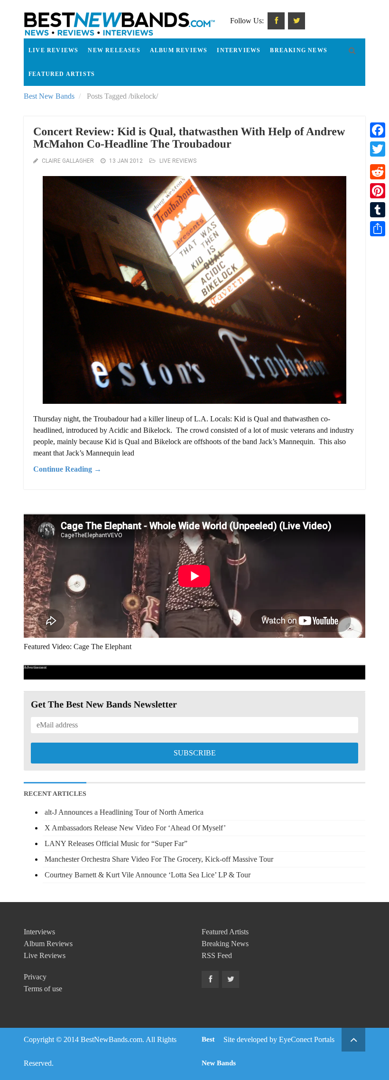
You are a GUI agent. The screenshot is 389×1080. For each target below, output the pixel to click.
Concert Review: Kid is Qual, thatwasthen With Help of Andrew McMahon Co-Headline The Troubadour (189, 138)
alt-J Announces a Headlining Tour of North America (124, 812)
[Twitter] (377, 149)
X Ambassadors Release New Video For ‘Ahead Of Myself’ (135, 828)
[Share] (377, 228)
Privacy (35, 977)
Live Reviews (53, 50)
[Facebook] (377, 130)
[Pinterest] (377, 190)
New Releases (114, 50)
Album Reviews (179, 50)
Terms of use (43, 989)
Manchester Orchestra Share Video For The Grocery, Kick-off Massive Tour (159, 859)
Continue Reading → (67, 469)
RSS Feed (217, 955)
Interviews (238, 50)
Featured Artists (61, 74)
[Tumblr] (377, 209)
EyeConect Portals (306, 1039)
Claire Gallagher (68, 161)
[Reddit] (377, 171)
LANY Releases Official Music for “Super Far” (116, 843)
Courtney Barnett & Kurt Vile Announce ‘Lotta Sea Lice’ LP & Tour (147, 875)
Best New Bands (49, 96)
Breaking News (298, 50)
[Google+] (377, 160)
